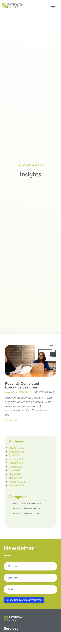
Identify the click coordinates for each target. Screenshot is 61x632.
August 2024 (16, 466)
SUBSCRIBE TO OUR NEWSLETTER (24, 600)
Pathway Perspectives (27, 513)
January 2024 (16, 485)
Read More (11, 420)
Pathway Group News (26, 508)
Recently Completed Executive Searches (22, 385)
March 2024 (15, 477)
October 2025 (16, 451)
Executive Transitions (18, 392)
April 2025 (14, 455)
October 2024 (17, 462)
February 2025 (17, 459)
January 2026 (16, 447)
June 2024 (15, 470)
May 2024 (14, 474)
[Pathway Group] (12, 6)
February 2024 (17, 481)
